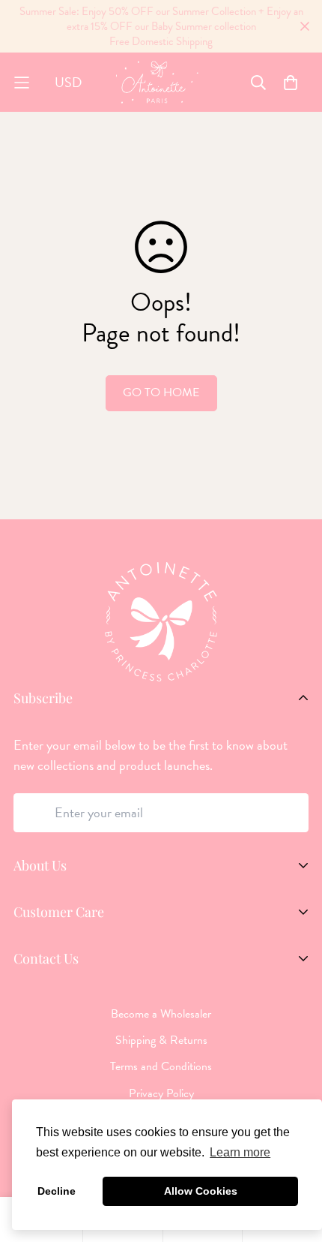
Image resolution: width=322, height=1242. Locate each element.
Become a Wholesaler (161, 1014)
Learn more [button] (240, 1152)
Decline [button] (56, 1191)
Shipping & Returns (161, 1040)
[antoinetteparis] (157, 82)
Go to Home (161, 392)
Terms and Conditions (161, 1066)
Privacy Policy (161, 1093)
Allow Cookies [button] (200, 1191)
